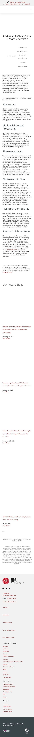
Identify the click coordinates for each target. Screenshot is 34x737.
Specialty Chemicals (22, 66)
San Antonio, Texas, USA (9, 595)
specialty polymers (12, 249)
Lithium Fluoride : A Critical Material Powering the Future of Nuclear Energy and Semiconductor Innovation (16, 434)
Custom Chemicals (22, 59)
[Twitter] (6, 588)
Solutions (5, 615)
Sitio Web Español (8, 637)
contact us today (7, 272)
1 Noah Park (5, 593)
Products (5, 607)
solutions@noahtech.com (9, 602)
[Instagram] (9, 588)
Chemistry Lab (22, 55)
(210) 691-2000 (11, 598)
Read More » (6, 338)
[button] (31, 9)
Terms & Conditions (8, 630)
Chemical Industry (22, 47)
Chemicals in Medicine (22, 51)
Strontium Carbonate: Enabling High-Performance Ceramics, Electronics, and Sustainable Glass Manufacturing (16, 329)
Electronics (22, 62)
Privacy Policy (7, 622)
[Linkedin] (3, 588)
